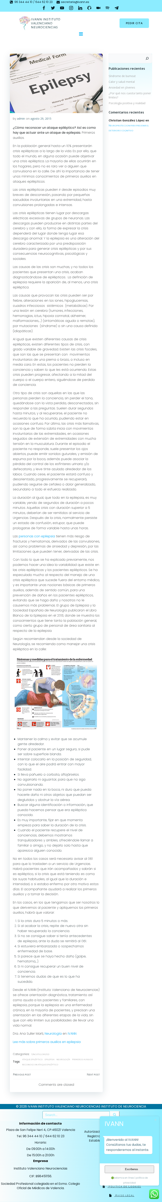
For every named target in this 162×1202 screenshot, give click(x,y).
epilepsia (50, 1059)
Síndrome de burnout (122, 76)
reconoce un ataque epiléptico (40, 1064)
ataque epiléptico (32, 1059)
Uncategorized (40, 1054)
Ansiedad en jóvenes (122, 87)
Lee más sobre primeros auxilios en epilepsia (47, 1042)
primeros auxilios (82, 1059)
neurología (63, 1059)
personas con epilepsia (37, 536)
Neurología (53, 1033)
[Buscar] (147, 58)
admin (21, 118)
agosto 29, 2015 (40, 118)
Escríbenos (131, 1169)
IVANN (72, 1033)
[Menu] (81, 34)
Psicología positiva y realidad (127, 103)
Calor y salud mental (122, 82)
